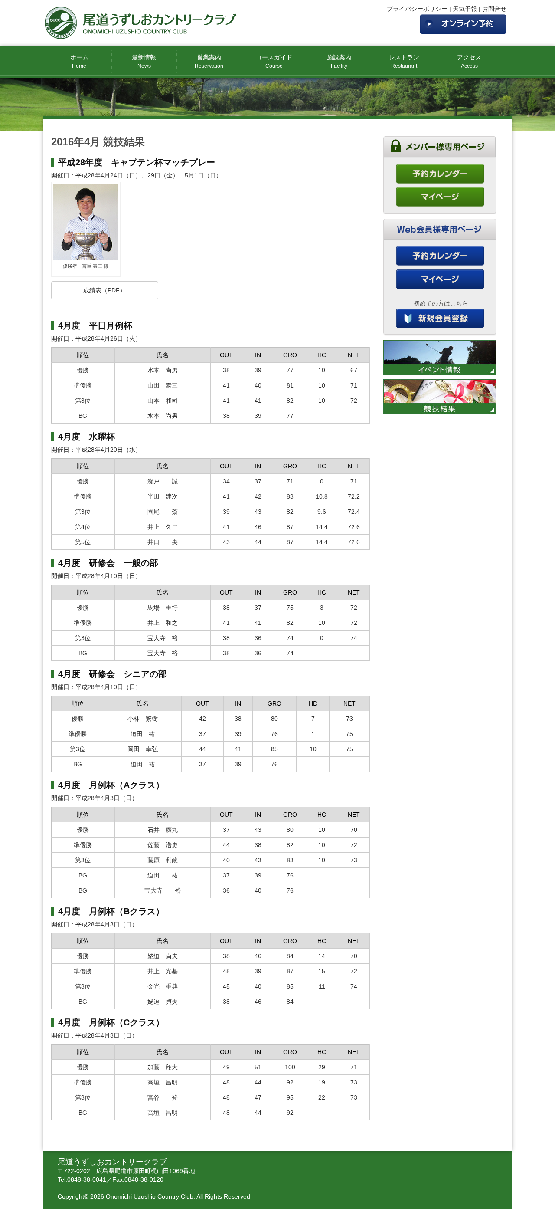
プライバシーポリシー (417, 8)
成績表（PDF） (104, 290)
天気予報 (465, 8)
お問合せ (494, 8)
